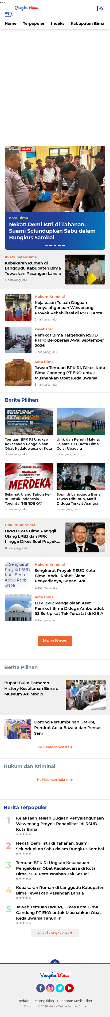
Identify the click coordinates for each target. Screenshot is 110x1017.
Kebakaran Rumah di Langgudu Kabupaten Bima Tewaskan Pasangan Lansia (33, 268)
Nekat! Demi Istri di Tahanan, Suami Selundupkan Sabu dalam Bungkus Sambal (52, 231)
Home (11, 23)
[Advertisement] (55, 88)
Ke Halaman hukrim (53, 780)
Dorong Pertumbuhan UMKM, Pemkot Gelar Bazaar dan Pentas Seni (67, 727)
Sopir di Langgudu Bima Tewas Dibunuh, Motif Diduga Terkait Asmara (79, 498)
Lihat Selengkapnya (54, 933)
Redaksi (24, 1001)
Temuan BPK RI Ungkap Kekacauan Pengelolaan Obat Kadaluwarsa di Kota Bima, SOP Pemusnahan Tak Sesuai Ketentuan (28, 444)
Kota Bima (18, 218)
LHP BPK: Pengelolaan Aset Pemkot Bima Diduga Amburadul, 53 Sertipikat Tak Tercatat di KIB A (69, 608)
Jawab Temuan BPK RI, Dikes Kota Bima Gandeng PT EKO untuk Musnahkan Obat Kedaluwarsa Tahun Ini (70, 373)
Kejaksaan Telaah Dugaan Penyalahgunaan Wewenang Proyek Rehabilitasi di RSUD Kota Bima (68, 308)
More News (55, 640)
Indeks (57, 23)
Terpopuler (34, 23)
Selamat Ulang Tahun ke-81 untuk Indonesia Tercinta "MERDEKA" (28, 498)
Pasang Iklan (43, 1001)
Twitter (62, 994)
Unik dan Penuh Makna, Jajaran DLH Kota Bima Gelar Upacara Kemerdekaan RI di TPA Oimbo (78, 444)
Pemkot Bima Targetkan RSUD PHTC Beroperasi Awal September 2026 (69, 340)
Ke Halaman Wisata (54, 747)
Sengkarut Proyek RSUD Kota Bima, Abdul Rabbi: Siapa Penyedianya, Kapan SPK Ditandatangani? (65, 576)
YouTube (73, 994)
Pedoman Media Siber (74, 1001)
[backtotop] (55, 964)
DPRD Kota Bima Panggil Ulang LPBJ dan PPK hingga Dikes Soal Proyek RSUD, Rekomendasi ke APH (31, 536)
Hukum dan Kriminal (29, 766)
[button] (46, 245)
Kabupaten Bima (87, 23)
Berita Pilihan (21, 667)
